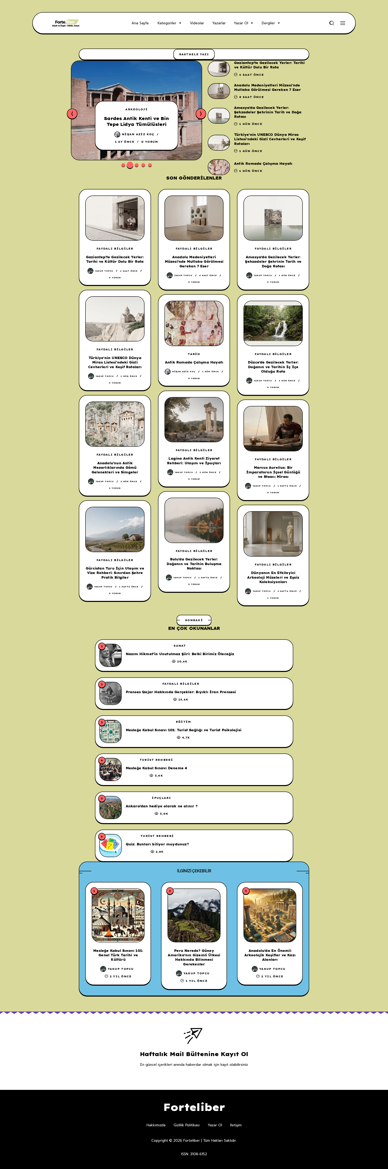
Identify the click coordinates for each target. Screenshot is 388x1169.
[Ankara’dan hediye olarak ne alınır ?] (110, 807)
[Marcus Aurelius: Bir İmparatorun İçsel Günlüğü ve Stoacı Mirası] (273, 428)
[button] (123, 165)
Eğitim (183, 721)
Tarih (194, 354)
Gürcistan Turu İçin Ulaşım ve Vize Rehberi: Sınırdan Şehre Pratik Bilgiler (115, 572)
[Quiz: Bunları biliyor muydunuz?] (110, 845)
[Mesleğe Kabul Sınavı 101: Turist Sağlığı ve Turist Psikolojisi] (110, 731)
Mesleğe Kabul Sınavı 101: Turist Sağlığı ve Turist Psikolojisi (183, 730)
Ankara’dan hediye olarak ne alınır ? (161, 806)
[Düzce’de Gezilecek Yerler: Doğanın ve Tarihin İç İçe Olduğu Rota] (273, 323)
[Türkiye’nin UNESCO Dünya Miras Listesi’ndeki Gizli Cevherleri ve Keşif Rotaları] (219, 143)
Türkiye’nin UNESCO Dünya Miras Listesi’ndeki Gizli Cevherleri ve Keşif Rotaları (270, 139)
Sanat (180, 645)
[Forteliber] (66, 23)
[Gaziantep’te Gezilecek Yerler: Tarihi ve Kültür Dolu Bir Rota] (219, 69)
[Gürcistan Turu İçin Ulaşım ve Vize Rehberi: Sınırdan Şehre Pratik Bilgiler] (114, 529)
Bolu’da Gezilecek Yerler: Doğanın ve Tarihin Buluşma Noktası (194, 563)
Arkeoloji (136, 109)
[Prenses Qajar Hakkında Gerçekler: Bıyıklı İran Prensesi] (110, 693)
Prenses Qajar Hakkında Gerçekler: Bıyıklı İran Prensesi (181, 692)
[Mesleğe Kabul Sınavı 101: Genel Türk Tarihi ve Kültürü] (118, 915)
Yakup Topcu (104, 271)
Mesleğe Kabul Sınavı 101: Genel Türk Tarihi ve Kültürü (118, 955)
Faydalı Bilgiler (114, 248)
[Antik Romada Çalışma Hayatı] (219, 167)
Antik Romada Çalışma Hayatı (263, 164)
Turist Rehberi (156, 759)
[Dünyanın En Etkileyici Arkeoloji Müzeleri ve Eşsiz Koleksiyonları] (273, 533)
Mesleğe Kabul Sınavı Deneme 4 (156, 768)
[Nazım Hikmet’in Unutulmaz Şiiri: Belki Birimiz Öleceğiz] (110, 655)
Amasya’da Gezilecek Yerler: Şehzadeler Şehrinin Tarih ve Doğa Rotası (268, 112)
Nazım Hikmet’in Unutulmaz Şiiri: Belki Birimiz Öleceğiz (180, 654)
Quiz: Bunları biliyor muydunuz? (157, 844)
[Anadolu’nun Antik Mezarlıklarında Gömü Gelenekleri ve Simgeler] (114, 424)
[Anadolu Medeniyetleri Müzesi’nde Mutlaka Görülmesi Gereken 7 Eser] (219, 91)
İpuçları (161, 797)
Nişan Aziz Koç (138, 134)
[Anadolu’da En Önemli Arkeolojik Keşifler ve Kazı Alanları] (270, 915)
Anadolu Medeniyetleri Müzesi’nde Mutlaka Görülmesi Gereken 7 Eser (194, 261)
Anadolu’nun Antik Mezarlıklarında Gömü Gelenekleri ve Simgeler (115, 467)
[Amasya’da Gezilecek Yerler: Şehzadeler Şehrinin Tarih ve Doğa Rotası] (219, 116)
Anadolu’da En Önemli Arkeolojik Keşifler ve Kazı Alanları (269, 955)
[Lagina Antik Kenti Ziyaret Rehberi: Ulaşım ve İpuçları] (194, 419)
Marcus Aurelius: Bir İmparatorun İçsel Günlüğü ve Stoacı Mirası (273, 472)
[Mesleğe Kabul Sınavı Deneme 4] (110, 769)
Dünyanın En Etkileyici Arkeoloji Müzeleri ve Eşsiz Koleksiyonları (273, 577)
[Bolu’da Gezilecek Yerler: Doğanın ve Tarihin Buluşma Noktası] (194, 520)
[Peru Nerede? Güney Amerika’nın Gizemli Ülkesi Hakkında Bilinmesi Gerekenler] (194, 915)
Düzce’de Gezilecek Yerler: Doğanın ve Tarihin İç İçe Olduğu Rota (273, 366)
